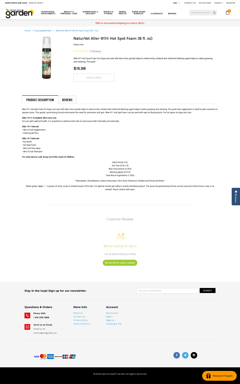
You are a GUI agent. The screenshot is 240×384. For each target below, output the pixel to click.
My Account (205, 3)
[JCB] (65, 356)
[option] (45, 3)
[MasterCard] (43, 356)
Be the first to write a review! (120, 262)
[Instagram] (194, 355)
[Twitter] (185, 355)
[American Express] (50, 356)
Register (230, 3)
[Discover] (58, 356)
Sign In (217, 3)
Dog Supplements (43, 30)
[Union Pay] (72, 356)
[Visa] (36, 356)
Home (27, 30)
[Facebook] (176, 355)
